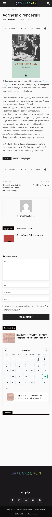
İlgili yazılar (8, 228)
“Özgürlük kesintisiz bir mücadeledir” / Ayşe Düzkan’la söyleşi (12, 188)
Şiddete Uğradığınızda (25, 509)
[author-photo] (26, 212)
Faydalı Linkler (40, 509)
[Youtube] (39, 500)
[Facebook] (12, 500)
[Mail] (26, 500)
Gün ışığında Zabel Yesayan (29, 235)
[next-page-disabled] (8, 247)
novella (15, 159)
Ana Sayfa (6, 9)
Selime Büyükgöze (9, 19)
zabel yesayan (25, 159)
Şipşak (14, 9)
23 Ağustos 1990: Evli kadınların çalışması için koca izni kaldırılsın (29, 396)
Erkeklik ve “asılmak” (41, 185)
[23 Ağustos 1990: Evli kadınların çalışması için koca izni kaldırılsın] (9, 338)
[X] (32, 500)
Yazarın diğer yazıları (24, 228)
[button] (4, 3)
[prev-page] (4, 247)
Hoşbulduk (11, 509)
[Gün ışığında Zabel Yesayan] (9, 238)
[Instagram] (19, 500)
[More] (45, 28)
